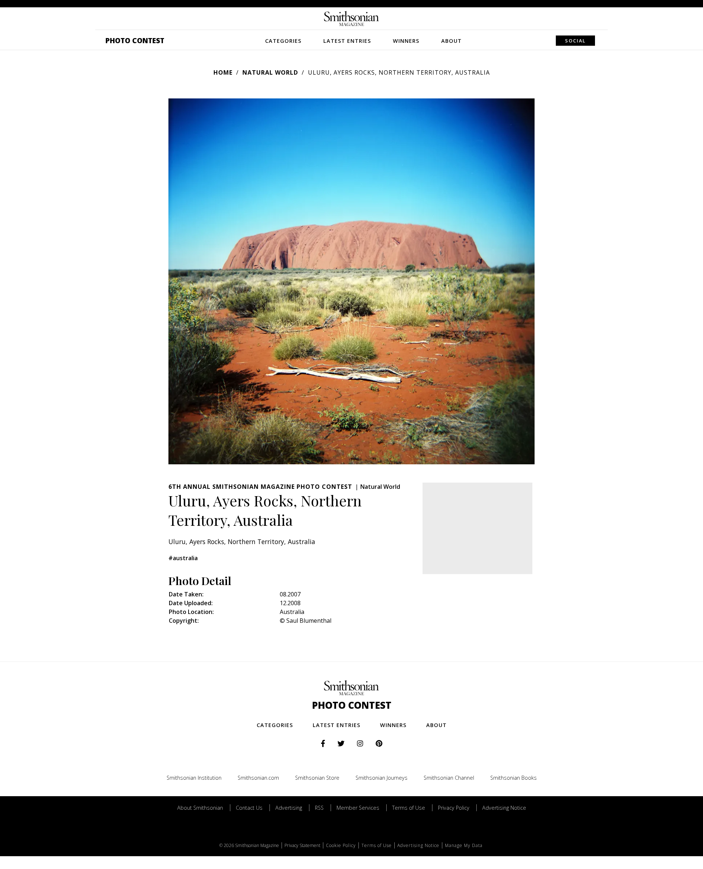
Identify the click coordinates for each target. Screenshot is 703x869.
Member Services (357, 807)
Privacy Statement (302, 845)
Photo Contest (134, 40)
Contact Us (249, 807)
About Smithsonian (200, 807)
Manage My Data (464, 845)
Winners (406, 40)
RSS (319, 807)
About (451, 40)
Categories (283, 40)
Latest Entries (347, 40)
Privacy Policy (453, 807)
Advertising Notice (504, 807)
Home (223, 72)
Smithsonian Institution (194, 777)
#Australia (183, 558)
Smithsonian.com (258, 777)
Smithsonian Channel (449, 777)
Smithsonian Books (513, 777)
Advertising (288, 807)
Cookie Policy (341, 845)
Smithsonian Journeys (382, 777)
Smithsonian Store (317, 777)
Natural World (270, 72)
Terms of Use (408, 807)
